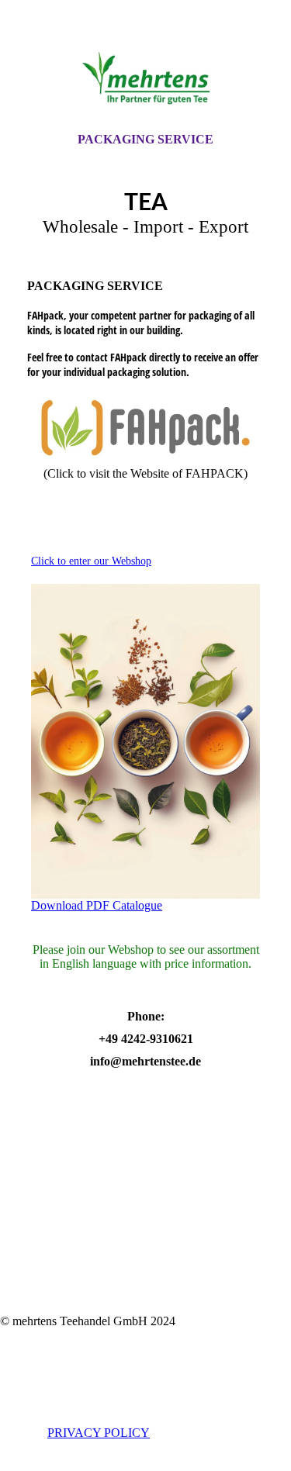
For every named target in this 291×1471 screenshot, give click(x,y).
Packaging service (145, 139)
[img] (146, 80)
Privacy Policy (98, 1432)
